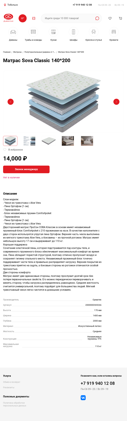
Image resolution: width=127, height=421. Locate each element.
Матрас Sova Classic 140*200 (71, 52)
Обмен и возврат (11, 382)
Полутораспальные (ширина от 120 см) (39, 52)
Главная (7, 52)
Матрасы (17, 52)
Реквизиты (8, 387)
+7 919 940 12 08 (82, 4)
